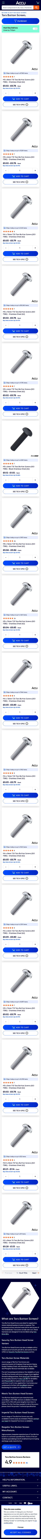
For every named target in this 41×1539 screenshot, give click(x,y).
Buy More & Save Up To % (11, 88)
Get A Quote (9, 1447)
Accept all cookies (20, 1532)
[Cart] (37, 2)
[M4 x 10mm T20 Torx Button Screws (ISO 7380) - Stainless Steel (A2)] (20, 207)
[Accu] (20, 3)
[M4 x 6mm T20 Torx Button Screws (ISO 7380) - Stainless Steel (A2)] (20, 903)
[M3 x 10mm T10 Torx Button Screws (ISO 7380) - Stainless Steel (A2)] (20, 284)
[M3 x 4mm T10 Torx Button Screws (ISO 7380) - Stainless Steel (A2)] (20, 362)
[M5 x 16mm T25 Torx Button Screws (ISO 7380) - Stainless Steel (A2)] (20, 516)
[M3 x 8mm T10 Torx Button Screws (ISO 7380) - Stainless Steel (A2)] (20, 52)
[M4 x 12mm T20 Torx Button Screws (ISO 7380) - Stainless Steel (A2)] (20, 749)
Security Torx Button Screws (19, 1352)
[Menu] (3, 2)
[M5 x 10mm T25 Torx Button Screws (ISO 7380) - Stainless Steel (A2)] (20, 594)
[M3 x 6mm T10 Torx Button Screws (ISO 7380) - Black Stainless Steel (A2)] (20, 439)
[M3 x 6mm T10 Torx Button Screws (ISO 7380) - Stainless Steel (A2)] (20, 130)
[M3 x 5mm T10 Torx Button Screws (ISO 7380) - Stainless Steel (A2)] (20, 1058)
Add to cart (22, 99)
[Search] (36, 7)
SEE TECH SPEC (19, 105)
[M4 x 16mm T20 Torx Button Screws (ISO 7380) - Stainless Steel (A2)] (20, 671)
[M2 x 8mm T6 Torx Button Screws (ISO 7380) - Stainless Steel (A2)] (20, 1213)
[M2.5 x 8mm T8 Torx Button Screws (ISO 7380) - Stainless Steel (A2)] (20, 1136)
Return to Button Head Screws (14, 12)
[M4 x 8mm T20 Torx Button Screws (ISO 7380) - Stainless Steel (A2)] (20, 826)
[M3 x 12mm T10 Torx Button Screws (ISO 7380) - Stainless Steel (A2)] (20, 981)
